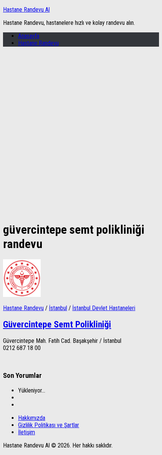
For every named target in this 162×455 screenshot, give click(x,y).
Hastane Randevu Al (26, 9)
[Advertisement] (81, 134)
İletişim (26, 432)
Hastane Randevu (38, 43)
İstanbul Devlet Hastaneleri (103, 308)
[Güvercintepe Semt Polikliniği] (22, 294)
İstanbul (58, 308)
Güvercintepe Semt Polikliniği (57, 324)
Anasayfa (28, 36)
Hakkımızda (31, 418)
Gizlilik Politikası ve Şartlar (48, 425)
